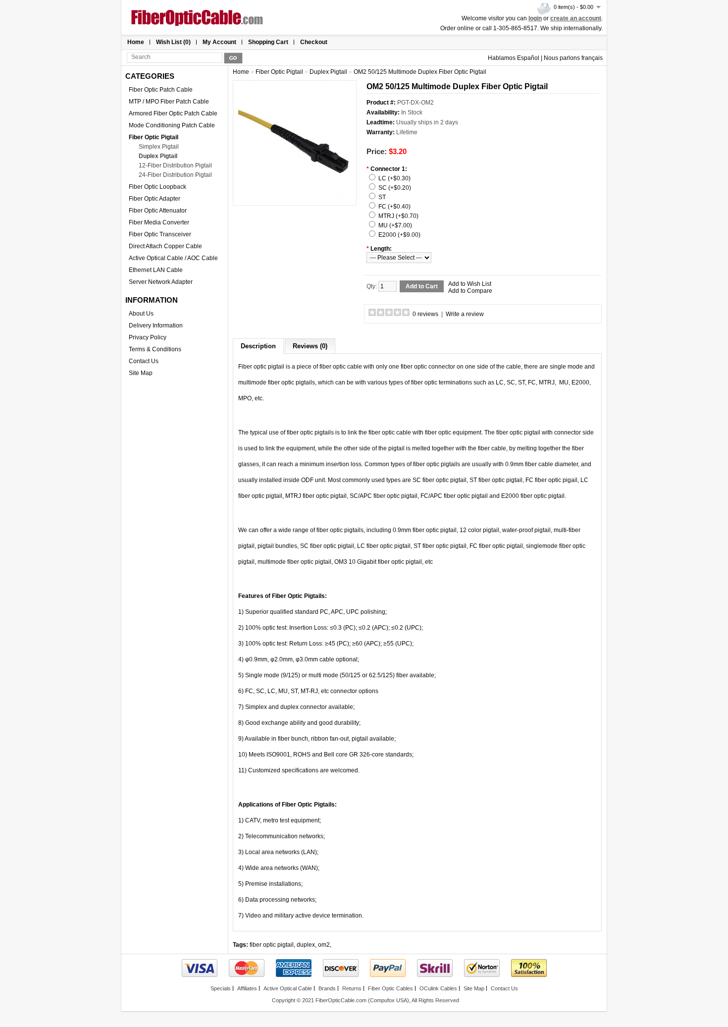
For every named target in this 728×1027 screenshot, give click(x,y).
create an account (575, 18)
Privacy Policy (147, 337)
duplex (306, 944)
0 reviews (425, 314)
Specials (220, 988)
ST (382, 197)
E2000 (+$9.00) (399, 234)
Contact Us (143, 361)
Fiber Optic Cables (390, 988)
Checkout (313, 42)
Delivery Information (156, 325)
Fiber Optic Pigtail (153, 137)
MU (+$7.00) (395, 225)
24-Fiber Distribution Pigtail (175, 174)
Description (258, 346)
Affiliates (247, 988)
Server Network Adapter (161, 281)
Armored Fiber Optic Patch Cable (173, 113)
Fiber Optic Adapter (154, 198)
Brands (327, 988)
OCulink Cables (438, 988)
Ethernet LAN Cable (156, 270)
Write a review (465, 314)
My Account (219, 42)
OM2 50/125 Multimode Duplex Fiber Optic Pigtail (420, 71)
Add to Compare (470, 290)
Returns (352, 988)
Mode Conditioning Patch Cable (172, 125)
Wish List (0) (173, 42)
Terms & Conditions (155, 349)
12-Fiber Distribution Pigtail (175, 165)
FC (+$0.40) (394, 206)
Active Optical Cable (287, 988)
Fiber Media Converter (159, 222)
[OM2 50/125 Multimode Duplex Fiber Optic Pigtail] (294, 196)
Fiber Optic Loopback (157, 186)
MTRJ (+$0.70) (398, 216)
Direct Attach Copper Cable (165, 246)
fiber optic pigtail (272, 944)
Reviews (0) (310, 346)
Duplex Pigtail (158, 156)
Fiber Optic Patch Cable (161, 89)
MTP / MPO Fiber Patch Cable (169, 101)
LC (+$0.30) (394, 178)
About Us (141, 313)
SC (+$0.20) (394, 187)
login (535, 18)
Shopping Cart (268, 42)
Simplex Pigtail (159, 146)
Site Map (141, 373)
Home (135, 42)
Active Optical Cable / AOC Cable (173, 258)
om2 (324, 944)
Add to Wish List (469, 283)
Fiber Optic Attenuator (158, 210)
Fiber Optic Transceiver (160, 234)
